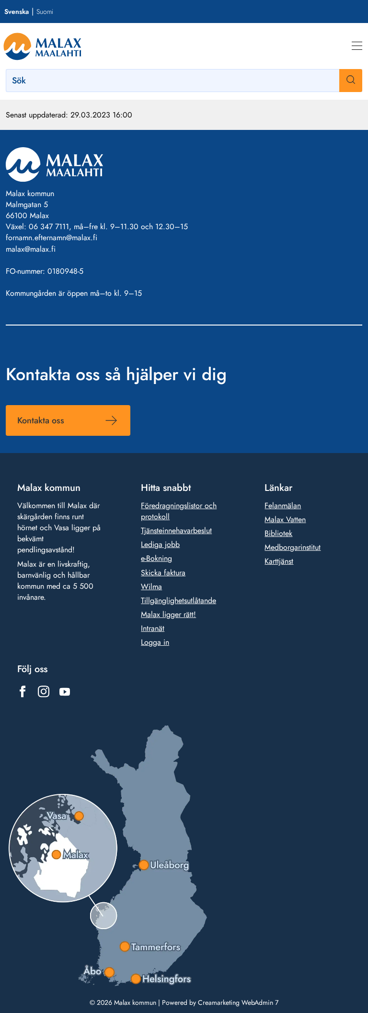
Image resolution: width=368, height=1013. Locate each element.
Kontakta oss (40, 420)
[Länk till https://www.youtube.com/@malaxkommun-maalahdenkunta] (64, 691)
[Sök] (350, 80)
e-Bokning (156, 558)
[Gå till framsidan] (42, 46)
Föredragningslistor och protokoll (179, 511)
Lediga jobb (160, 544)
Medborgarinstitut (292, 547)
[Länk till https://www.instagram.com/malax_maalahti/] (43, 691)
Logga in (155, 642)
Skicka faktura (163, 572)
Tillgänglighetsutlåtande (178, 600)
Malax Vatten (285, 519)
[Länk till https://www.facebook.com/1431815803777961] (22, 691)
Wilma (151, 586)
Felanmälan (282, 505)
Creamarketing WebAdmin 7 (238, 1002)
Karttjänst (278, 561)
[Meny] (357, 46)
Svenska (16, 11)
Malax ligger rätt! (168, 614)
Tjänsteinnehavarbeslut (176, 530)
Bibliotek (278, 533)
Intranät (152, 628)
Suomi (44, 11)
